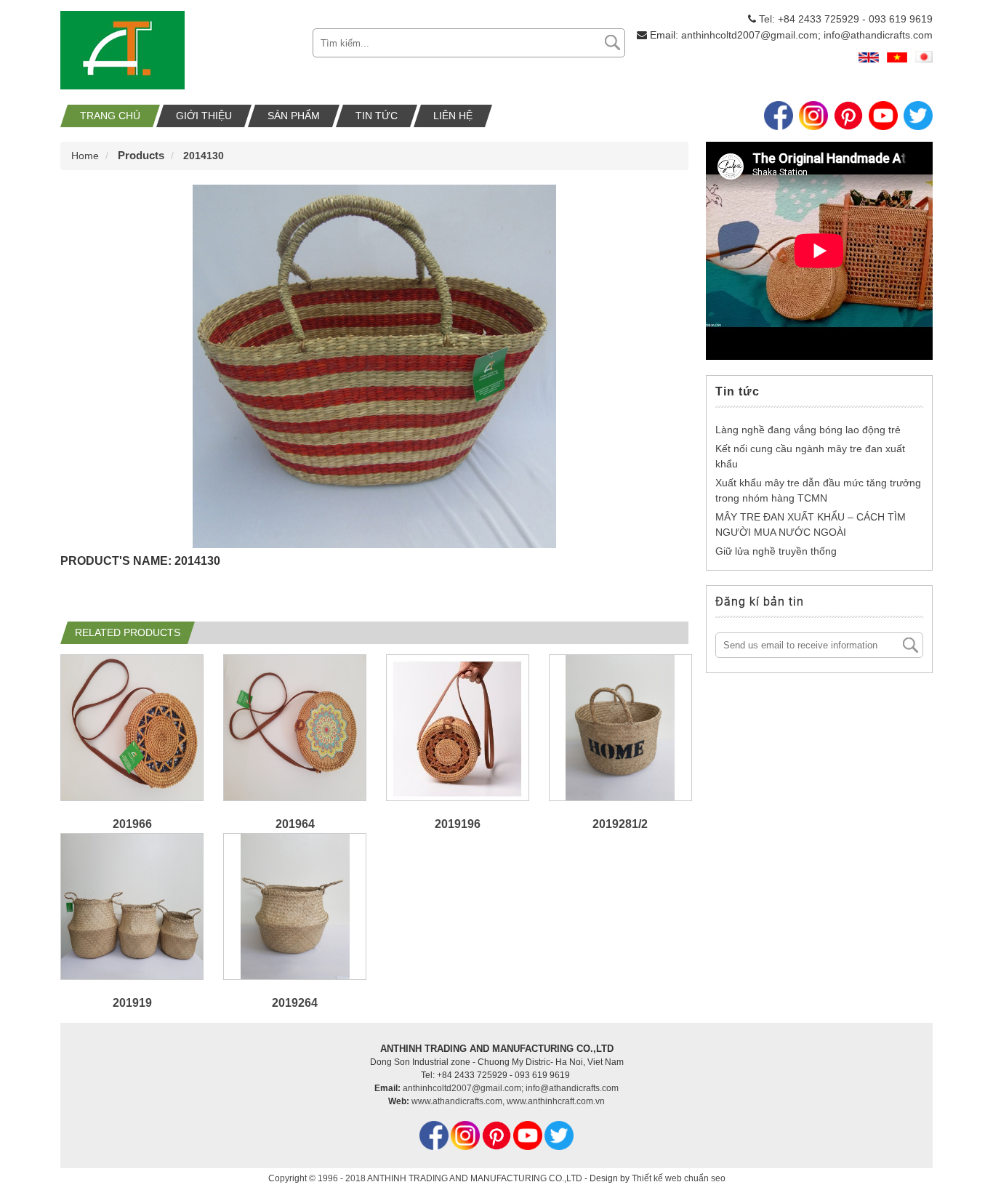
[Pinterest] (497, 1147)
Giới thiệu (204, 115)
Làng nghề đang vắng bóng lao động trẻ (808, 429)
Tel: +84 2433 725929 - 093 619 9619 (846, 19)
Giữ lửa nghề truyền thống (776, 551)
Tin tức (376, 115)
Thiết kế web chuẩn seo (678, 1178)
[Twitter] (918, 117)
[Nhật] (924, 59)
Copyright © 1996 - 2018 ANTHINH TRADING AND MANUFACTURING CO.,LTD (425, 1178)
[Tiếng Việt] (897, 59)
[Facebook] (778, 117)
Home (85, 155)
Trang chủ (110, 115)
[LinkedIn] (848, 117)
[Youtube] (883, 117)
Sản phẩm (294, 115)
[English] (869, 59)
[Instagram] (813, 117)
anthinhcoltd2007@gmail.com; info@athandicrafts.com (807, 35)
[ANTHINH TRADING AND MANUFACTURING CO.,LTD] (122, 86)
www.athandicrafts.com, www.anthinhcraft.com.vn (508, 1101)
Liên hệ (453, 115)
